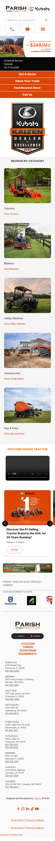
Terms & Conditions (35, 820)
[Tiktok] (32, 809)
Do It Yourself (11, 67)
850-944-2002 (12, 671)
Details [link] (14, 549)
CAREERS (28, 646)
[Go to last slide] (5, 523)
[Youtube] (37, 809)
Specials (8, 64)
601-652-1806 (11, 747)
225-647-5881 (11, 775)
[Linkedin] (27, 809)
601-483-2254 (11, 685)
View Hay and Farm (14, 433)
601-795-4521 (11, 744)
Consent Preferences (11, 834)
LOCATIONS (28, 643)
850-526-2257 (12, 761)
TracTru (37, 798)
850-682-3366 (12, 699)
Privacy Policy (17, 820)
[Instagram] (23, 809)
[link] (28, 468)
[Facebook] (18, 809)
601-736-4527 (12, 787)
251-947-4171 (11, 730)
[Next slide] (50, 523)
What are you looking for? (21, 20)
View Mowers (11, 268)
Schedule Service (13, 60)
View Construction (14, 378)
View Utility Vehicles (15, 323)
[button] (12, 29)
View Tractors (11, 214)
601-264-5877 (12, 713)
